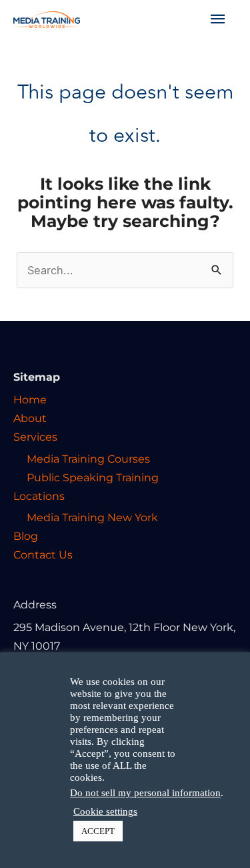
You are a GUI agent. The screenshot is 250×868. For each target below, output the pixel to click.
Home (30, 399)
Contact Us (43, 554)
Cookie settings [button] (105, 811)
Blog (25, 535)
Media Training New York (92, 517)
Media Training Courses (88, 458)
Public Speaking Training (93, 477)
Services (35, 436)
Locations (39, 496)
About (30, 418)
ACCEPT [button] (98, 831)
